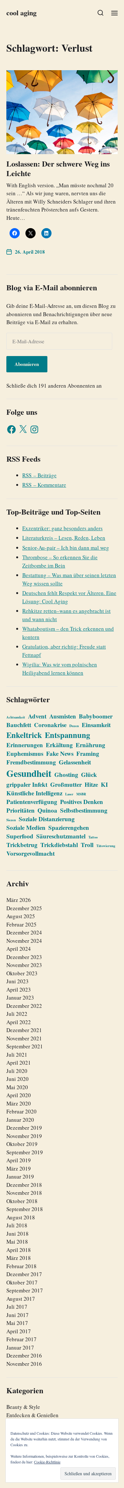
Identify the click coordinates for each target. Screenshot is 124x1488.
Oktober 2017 (22, 1282)
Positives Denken (81, 801)
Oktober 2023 (22, 973)
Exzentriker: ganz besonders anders (62, 528)
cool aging (21, 12)
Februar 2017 (21, 1339)
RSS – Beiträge (39, 475)
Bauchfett (18, 724)
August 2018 (20, 1217)
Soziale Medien (25, 827)
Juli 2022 (16, 1013)
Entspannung (67, 734)
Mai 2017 (17, 1323)
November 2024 (24, 940)
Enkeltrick (24, 734)
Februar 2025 (21, 924)
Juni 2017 (17, 1315)
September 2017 (24, 1290)
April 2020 (18, 1095)
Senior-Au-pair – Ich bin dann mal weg (65, 547)
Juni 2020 (17, 1079)
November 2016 (24, 1363)
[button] (100, 13)
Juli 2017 (16, 1306)
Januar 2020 (20, 1119)
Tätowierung (105, 845)
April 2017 (18, 1331)
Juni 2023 (17, 981)
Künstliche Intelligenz (34, 793)
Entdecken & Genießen (32, 1415)
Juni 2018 (17, 1233)
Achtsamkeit (15, 717)
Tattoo (93, 837)
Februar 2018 (21, 1266)
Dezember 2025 (24, 908)
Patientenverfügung (31, 801)
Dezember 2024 (24, 932)
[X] (23, 429)
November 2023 (24, 965)
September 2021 (24, 1046)
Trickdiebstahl (59, 844)
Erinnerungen (24, 744)
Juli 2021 (16, 1054)
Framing (87, 753)
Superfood (19, 836)
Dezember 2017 (24, 1274)
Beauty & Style (23, 1406)
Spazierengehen (68, 827)
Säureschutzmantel (61, 836)
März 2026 (18, 900)
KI (104, 784)
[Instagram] (34, 429)
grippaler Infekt (26, 784)
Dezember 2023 (24, 957)
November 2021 (24, 1038)
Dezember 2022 (24, 1005)
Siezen (11, 819)
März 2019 (18, 1168)
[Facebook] (11, 429)
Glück (89, 774)
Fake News (59, 753)
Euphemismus (24, 753)
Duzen (74, 725)
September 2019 (24, 1152)
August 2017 (20, 1298)
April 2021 (18, 1062)
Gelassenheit (75, 762)
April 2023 (18, 989)
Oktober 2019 (22, 1144)
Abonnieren (27, 364)
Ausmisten (62, 716)
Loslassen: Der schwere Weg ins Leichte (58, 168)
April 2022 (18, 1022)
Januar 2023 (20, 997)
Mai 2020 (17, 1087)
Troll (87, 844)
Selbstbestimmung (83, 810)
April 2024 (18, 948)
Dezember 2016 (24, 1355)
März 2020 (18, 1103)
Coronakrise (50, 724)
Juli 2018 (16, 1225)
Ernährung (90, 744)
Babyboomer (96, 716)
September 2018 (24, 1209)
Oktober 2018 (22, 1201)
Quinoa (47, 810)
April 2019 (18, 1160)
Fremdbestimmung (31, 762)
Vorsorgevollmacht (30, 853)
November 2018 (24, 1192)
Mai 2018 (17, 1241)
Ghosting (66, 774)
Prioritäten (20, 810)
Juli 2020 (16, 1071)
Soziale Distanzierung (47, 819)
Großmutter (66, 784)
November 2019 (24, 1136)
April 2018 (18, 1250)
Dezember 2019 (24, 1127)
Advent (37, 716)
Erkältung (59, 744)
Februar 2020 (21, 1111)
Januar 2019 (20, 1176)
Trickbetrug (22, 844)
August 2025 (20, 916)
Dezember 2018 (24, 1184)
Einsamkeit (96, 724)
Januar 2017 (20, 1347)
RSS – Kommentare (44, 484)
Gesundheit (29, 773)
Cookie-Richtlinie (47, 1461)
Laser (69, 794)
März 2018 (18, 1257)
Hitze (91, 784)
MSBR (81, 794)
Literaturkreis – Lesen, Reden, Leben (63, 537)
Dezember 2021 (24, 1030)
